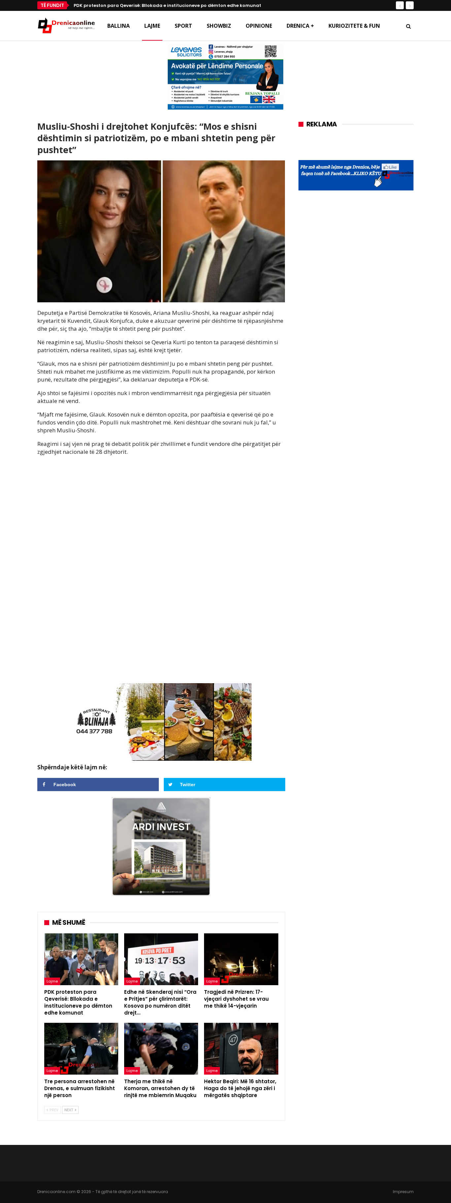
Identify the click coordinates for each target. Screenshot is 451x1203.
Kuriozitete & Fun (354, 25)
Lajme (152, 25)
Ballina (118, 25)
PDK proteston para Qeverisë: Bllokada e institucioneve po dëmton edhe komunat (167, 5)
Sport (183, 25)
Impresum (403, 1191)
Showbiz (219, 25)
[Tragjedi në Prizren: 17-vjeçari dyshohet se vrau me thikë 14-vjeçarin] (241, 959)
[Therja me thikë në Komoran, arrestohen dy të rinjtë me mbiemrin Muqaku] (161, 1049)
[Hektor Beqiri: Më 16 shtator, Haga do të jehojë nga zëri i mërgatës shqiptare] (241, 1049)
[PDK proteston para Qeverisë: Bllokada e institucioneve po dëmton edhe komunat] (81, 959)
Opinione (259, 25)
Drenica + (300, 25)
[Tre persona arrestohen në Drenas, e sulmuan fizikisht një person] (81, 1049)
